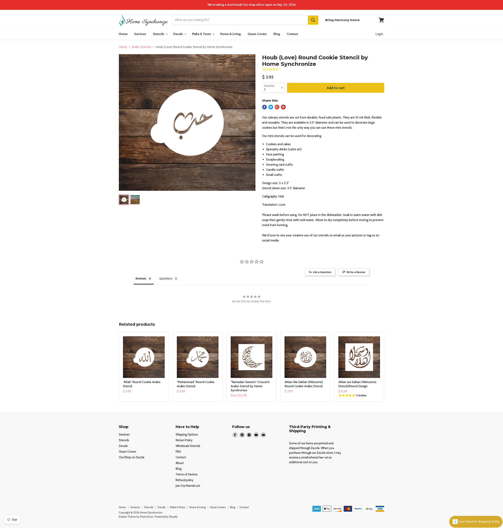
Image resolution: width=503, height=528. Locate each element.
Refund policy (185, 480)
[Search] (313, 20)
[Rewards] (476, 522)
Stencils (159, 34)
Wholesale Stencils (188, 446)
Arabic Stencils (141, 47)
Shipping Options (187, 434)
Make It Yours (202, 34)
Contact (292, 34)
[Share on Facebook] (264, 107)
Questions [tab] (165, 278)
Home (123, 34)
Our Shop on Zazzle (131, 457)
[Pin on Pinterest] (283, 107)
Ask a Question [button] (322, 272)
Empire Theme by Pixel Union (136, 516)
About (180, 463)
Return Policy (184, 440)
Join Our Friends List (188, 486)
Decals (178, 34)
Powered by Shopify (166, 516)
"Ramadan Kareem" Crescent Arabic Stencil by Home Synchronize (250, 386)
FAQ (178, 451)
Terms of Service (186, 474)
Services (140, 34)
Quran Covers (257, 34)
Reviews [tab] (141, 278)
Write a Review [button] (356, 272)
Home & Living (230, 34)
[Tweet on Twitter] (270, 107)
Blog (277, 34)
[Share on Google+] (277, 107)
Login (379, 34)
